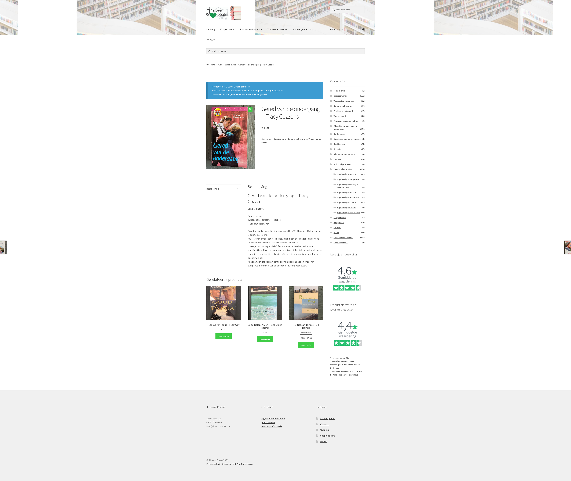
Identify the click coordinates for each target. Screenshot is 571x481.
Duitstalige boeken (342, 164)
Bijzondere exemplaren (344, 154)
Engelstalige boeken (343, 169)
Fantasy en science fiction (346, 121)
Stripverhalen (340, 217)
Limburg (210, 29)
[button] (250, 109)
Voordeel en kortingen (344, 101)
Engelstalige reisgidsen (348, 197)
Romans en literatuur (251, 29)
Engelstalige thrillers (346, 207)
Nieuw (336, 232)
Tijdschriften (339, 90)
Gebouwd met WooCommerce (237, 463)
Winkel (323, 441)
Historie (337, 149)
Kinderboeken (340, 134)
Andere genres (300, 29)
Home (212, 64)
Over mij (324, 429)
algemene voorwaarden (273, 418)
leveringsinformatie (271, 426)
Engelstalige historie (346, 192)
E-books (337, 227)
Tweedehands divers (226, 64)
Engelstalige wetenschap (348, 212)
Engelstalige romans (346, 202)
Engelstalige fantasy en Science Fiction (348, 186)
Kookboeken (339, 144)
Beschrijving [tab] (212, 188)
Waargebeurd (340, 116)
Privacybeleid (213, 463)
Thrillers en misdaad (277, 29)
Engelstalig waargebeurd (348, 179)
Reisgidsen (339, 222)
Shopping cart (327, 435)
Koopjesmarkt (227, 29)
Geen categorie (341, 242)
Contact (324, 424)
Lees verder (223, 336)
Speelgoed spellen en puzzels (347, 139)
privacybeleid (268, 422)
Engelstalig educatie (346, 174)
